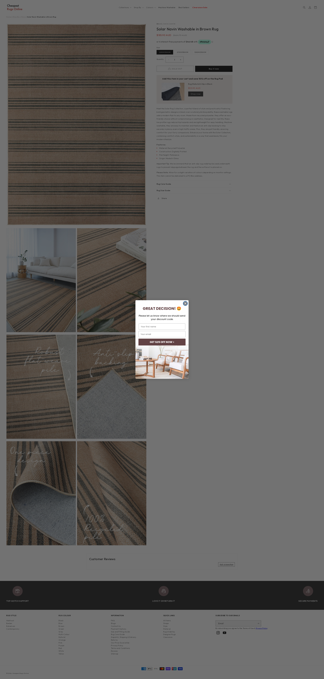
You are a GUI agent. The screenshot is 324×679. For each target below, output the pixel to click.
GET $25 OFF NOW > (162, 342)
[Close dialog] (185, 303)
